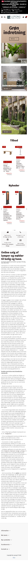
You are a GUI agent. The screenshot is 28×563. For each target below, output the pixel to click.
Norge (23, 451)
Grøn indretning (14, 30)
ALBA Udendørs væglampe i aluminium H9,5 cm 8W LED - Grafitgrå (20, 171)
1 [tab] (13, 230)
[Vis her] (12, 154)
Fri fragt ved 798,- (7, 11)
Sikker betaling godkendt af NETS (10, 12)
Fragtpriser (8, 433)
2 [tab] (15, 230)
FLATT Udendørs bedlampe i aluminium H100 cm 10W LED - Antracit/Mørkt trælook (7, 217)
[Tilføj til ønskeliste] (12, 148)
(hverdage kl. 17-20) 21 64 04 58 (11, 9)
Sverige (17, 451)
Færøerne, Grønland (9, 451)
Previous (1, 209)
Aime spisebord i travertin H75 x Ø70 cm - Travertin (7, 168)
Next (26, 209)
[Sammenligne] (12, 151)
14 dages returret (18, 11)
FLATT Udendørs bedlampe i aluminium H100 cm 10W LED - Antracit (20, 215)
